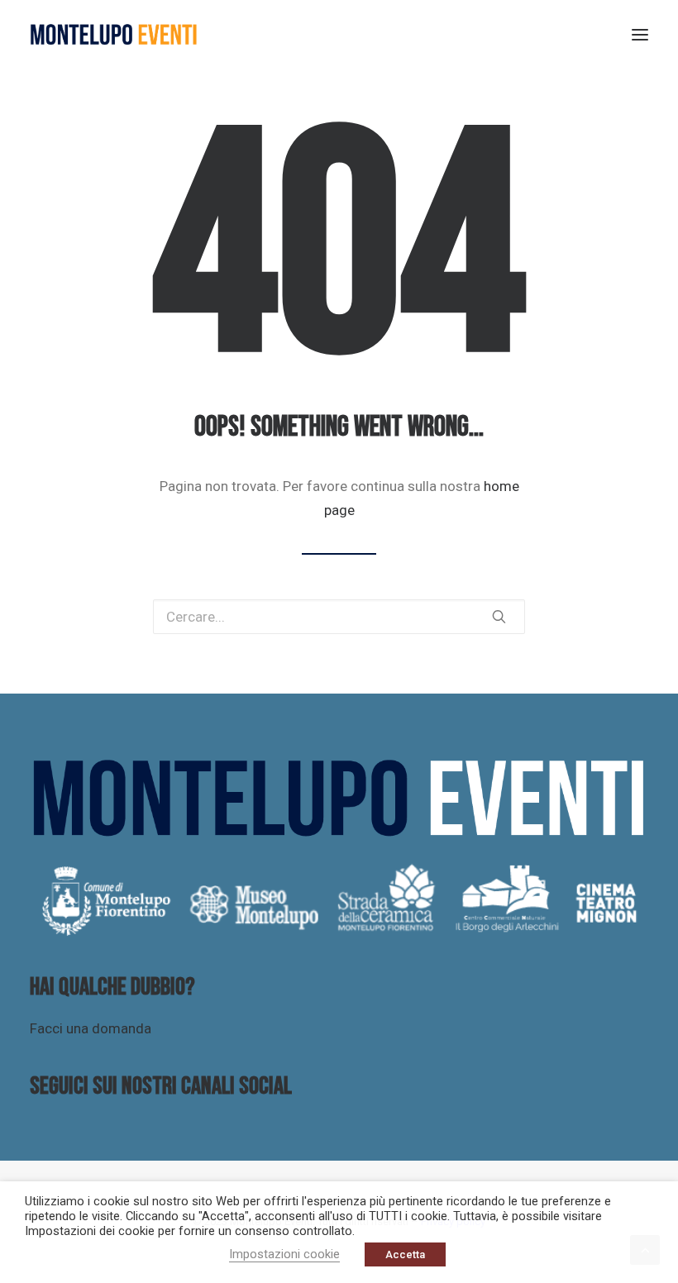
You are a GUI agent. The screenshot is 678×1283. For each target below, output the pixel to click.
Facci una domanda (90, 1028)
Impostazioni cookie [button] (284, 1254)
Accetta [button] (405, 1254)
